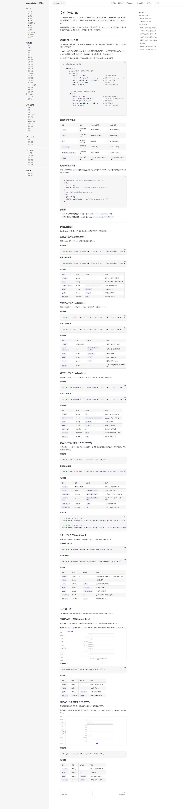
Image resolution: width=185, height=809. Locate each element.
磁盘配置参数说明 (145, 18)
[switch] (157, 3)
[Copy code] (123, 64)
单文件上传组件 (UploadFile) (148, 31)
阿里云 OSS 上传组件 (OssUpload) (148, 46)
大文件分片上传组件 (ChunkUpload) (148, 37)
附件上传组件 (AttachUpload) (148, 40)
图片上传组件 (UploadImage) (148, 28)
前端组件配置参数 (145, 21)
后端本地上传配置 (144, 15)
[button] (36, 8)
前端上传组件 (143, 25)
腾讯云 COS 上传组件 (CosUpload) (148, 49)
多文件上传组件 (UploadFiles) (148, 34)
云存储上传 (142, 43)
